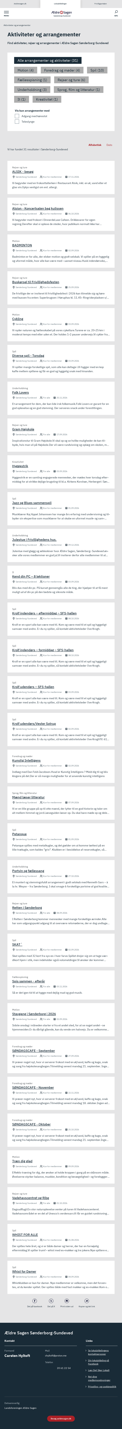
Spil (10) (97, 70)
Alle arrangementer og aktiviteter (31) (48, 60)
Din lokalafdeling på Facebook (98, 1362)
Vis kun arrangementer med (32, 110)
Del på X (51, 1306)
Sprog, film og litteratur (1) (78, 89)
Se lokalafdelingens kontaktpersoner (98, 1352)
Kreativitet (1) (47, 99)
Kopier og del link (87, 1306)
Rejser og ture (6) (71, 79)
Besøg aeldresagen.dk (61, 1418)
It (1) (22, 99)
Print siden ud (66, 1306)
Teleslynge (28, 121)
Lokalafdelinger (60, 4)
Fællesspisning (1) (32, 79)
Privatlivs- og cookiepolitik (102, 1386)
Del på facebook (34, 1306)
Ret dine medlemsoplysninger (99, 1378)
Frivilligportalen (100, 4)
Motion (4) (26, 70)
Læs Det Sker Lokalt (99, 1370)
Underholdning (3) (32, 89)
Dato (109, 145)
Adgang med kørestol (34, 116)
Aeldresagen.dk (20, 4)
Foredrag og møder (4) (62, 70)
